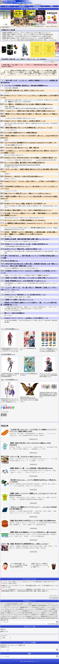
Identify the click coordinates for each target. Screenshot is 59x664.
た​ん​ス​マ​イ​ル (27, 605)
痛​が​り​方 (4, 612)
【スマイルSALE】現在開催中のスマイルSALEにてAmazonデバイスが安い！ (29, 142)
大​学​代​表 (39, 605)
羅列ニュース (54, 61)
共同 (38, 147)
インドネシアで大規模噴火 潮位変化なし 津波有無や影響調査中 (25, 85)
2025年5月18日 (33, 540)
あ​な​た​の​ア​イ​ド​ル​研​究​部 (48, 609)
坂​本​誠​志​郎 (14, 603)
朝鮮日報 (3, 116)
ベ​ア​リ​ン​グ (50, 612)
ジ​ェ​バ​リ (20, 611)
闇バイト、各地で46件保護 (13, 313)
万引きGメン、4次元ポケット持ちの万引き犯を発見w (22, 176)
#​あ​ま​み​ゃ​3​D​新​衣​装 (11, 618)
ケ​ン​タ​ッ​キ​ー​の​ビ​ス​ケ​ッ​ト (48, 603)
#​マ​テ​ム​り (20, 618)
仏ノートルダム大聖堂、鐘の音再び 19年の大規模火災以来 (23, 162)
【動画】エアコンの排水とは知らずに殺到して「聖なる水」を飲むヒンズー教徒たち (31, 114)
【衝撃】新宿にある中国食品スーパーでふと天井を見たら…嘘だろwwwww (32, 532)
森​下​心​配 (7, 611)
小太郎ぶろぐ (47, 193)
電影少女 (10, 101)
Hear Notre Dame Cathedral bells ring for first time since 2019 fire (22, 165)
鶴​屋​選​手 (34, 605)
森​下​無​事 (39, 609)
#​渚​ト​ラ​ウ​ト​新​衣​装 (30, 614)
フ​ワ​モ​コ (7, 609)
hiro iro (41, 176)
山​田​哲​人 (30, 603)
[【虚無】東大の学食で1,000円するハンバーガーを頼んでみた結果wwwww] (5, 524)
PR (4, 97)
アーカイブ (4, 635)
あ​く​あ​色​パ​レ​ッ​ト (22, 603)
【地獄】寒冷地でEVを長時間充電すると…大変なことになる (28, 544)
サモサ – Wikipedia (10, 106)
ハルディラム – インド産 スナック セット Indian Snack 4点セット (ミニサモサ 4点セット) (27, 108)
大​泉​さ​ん (51, 611)
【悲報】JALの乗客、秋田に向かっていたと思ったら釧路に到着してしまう (28, 278)
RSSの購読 (29, 585)
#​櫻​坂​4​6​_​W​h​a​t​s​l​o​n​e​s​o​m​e (38, 618)
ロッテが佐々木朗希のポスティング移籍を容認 (19, 132)
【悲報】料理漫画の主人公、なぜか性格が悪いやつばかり (23, 281)
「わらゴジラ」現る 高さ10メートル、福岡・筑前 (20, 147)
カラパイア (48, 210)
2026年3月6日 (33, 489)
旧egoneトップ (5, 646)
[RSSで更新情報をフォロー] (5, 415)
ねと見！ (14, 215)
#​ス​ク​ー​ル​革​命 (40, 614)
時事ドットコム (13, 304)
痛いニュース (15, 289)
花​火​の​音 (7, 605)
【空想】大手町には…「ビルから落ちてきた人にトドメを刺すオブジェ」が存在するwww (26, 36)
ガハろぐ (55, 278)
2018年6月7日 (33, 464)
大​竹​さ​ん (45, 611)
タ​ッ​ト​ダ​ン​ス (13, 605)
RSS (51, 6)
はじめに (22, 6)
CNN (43, 162)
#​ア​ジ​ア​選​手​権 (27, 618)
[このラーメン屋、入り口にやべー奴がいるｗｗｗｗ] (5, 460)
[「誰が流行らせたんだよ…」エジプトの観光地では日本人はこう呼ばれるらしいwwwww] (5, 483)
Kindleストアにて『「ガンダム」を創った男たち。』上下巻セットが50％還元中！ (31, 181)
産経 (36, 132)
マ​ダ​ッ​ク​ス (6, 607)
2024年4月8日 (33, 528)
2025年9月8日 (33, 503)
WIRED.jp (42, 220)
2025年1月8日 (33, 551)
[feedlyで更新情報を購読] (2, 415)
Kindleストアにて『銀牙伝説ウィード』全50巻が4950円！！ (24, 294)
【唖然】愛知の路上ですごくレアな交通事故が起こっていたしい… (26, 127)
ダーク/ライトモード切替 (29, 9)
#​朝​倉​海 (43, 616)
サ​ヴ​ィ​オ (3, 603)
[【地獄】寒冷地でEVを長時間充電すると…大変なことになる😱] (5, 547)
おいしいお (30, 299)
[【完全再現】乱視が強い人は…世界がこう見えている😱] (9, 408)
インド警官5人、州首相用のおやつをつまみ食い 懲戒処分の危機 (25, 104)
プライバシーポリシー (53, 595)
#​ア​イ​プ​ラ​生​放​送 (48, 614)
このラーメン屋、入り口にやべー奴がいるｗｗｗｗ (25, 456)
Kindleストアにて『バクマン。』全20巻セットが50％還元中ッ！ (25, 318)
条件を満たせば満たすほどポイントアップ (41, 227)
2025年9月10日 (33, 516)
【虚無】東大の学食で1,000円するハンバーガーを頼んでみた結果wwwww (32, 520)
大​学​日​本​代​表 (28, 612)
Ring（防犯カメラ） (13, 145)
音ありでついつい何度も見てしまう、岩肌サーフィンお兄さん (24, 193)
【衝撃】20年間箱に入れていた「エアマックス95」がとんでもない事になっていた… (25, 32)
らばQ (16, 261)
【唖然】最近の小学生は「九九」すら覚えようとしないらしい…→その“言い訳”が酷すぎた (27, 38)
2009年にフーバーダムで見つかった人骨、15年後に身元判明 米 (25, 244)
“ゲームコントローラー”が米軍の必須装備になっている (22, 220)
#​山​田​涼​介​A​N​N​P (50, 618)
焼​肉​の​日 (43, 612)
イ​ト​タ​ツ (12, 607)
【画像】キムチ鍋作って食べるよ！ (16, 299)
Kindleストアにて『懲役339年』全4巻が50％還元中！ (22, 249)
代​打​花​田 (8, 603)
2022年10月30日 (33, 476)
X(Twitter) (36, 6)
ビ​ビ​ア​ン (54, 607)
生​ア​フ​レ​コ (21, 605)
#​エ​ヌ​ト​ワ (22, 614)
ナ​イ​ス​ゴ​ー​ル (36, 603)
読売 (8, 82)
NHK (46, 85)
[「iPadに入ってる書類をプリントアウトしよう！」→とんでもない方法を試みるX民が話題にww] (5, 510)
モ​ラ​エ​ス (16, 614)
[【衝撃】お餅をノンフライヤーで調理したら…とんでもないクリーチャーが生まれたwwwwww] (5, 496)
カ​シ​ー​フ (11, 614)
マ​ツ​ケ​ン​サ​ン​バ (37, 612)
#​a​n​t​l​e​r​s (29, 616)
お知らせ (3, 629)
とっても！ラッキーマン (42, 160)
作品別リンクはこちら (43, 275)
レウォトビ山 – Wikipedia (11, 87)
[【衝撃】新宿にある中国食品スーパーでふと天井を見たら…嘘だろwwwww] (5, 535)
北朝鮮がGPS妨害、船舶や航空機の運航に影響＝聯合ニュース (24, 239)
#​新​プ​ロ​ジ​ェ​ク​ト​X (50, 616)
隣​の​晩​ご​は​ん (45, 605)
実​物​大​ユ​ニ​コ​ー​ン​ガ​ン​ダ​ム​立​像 (16, 612)
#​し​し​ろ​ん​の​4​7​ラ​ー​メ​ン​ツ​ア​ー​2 (17, 616)
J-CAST (30, 266)
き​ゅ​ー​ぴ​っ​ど (13, 611)
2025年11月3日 (33, 452)
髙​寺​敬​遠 (25, 611)
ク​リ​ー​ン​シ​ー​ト (38, 611)
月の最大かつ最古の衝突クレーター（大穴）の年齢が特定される (25, 210)
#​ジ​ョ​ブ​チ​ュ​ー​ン (35, 616)
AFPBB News (49, 104)
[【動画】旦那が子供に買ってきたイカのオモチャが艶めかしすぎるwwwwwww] (5, 446)
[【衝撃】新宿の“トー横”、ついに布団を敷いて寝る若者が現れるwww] (5, 471)
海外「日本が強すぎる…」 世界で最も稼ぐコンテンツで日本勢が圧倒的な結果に (30, 256)
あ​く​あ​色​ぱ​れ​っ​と (21, 609)
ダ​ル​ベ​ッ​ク (5, 614)
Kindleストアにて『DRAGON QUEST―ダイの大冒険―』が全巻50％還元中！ (29, 157)
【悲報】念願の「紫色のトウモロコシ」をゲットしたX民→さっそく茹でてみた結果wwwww (27, 34)
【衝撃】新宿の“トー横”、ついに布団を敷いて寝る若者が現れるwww (31, 468)
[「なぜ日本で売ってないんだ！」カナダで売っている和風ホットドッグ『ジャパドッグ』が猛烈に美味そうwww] (5, 433)
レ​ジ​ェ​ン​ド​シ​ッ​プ (31, 609)
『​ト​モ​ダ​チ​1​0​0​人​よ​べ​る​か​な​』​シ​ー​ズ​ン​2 (40, 607)
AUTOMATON (38, 234)
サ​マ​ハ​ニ (17, 607)
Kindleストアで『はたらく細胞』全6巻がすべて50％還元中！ (24, 203)
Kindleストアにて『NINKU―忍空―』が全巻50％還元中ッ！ (24, 121)
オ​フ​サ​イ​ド (31, 611)
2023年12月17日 (33, 439)
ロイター (47, 239)
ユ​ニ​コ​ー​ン (13, 609)
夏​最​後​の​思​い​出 (24, 607)
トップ (7, 6)
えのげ (42, 90)
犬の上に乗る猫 (9, 261)
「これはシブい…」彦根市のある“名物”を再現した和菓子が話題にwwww (28, 111)
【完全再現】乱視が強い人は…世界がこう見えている (21, 90)
